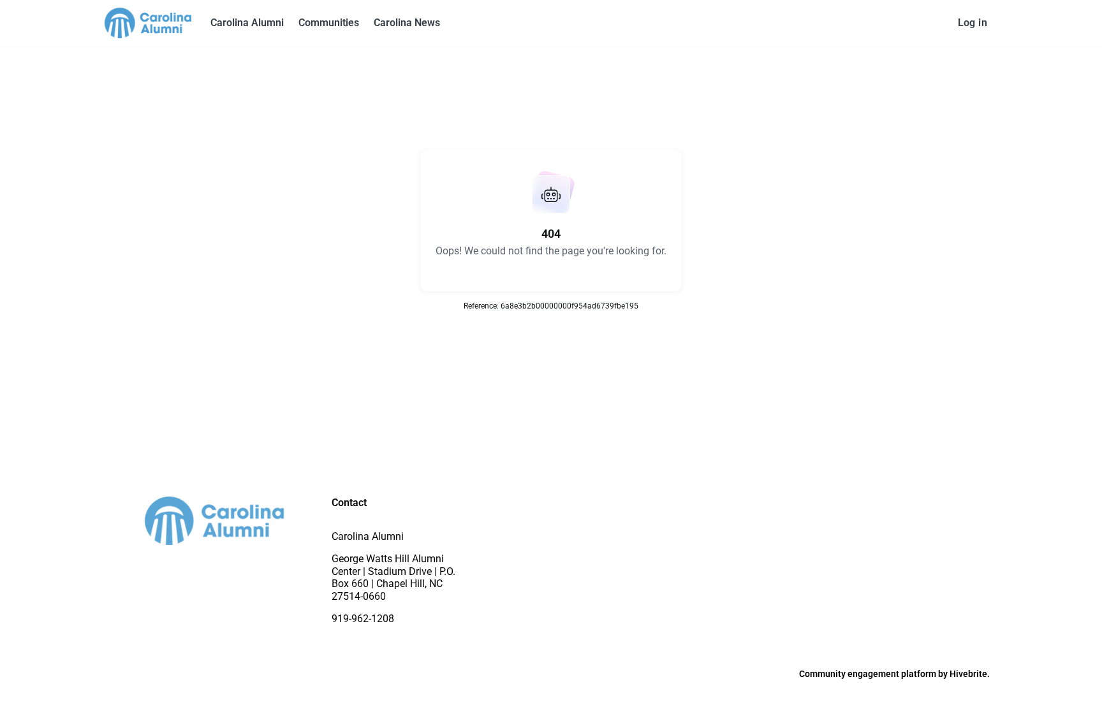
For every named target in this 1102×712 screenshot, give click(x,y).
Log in (972, 23)
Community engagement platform (867, 674)
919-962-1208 (363, 619)
